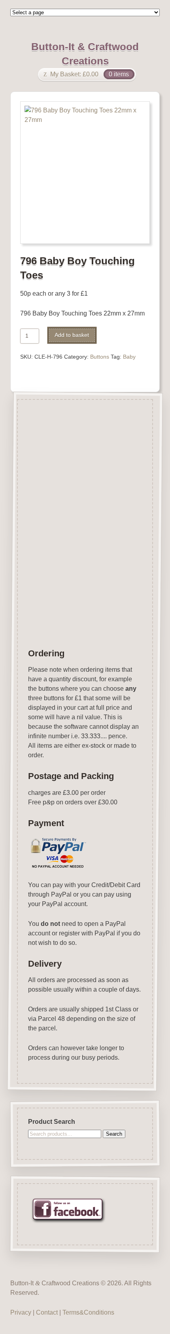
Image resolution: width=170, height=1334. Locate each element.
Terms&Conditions (88, 1312)
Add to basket (72, 335)
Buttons (99, 357)
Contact (47, 1312)
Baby (129, 357)
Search (114, 1133)
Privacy (20, 1312)
